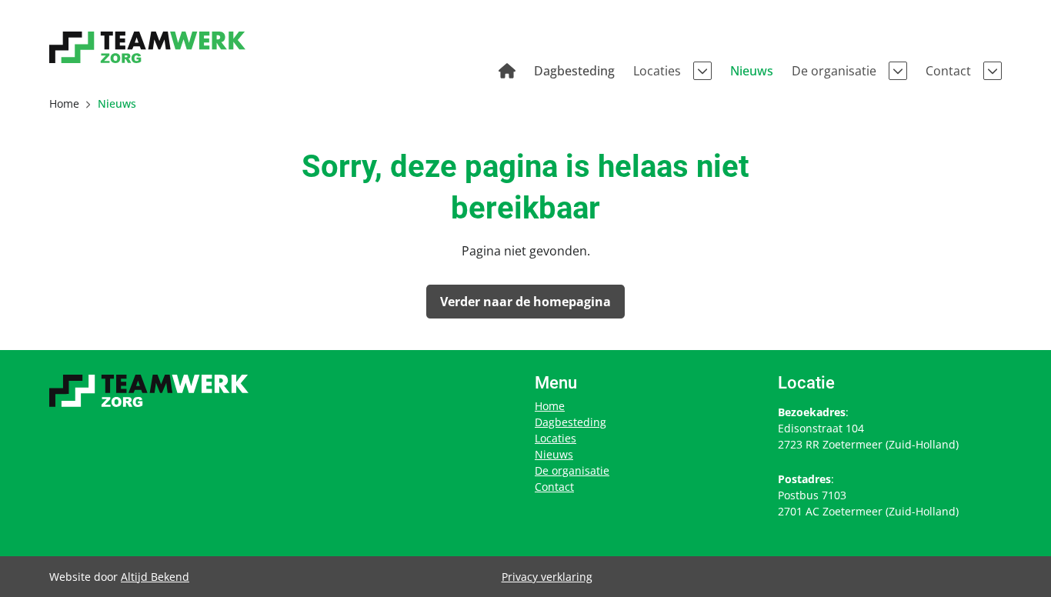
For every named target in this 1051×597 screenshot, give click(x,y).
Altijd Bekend (155, 576)
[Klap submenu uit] (702, 71)
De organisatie (572, 470)
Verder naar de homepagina (525, 301)
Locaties (555, 438)
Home (550, 406)
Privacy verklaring (547, 576)
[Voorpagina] (507, 70)
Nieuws (554, 454)
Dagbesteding (570, 422)
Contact (554, 486)
